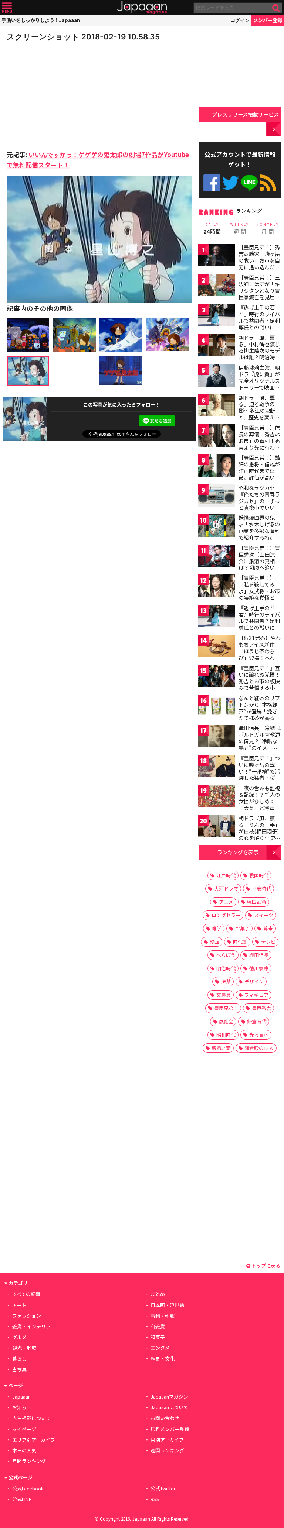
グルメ (19, 1337)
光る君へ (258, 1034)
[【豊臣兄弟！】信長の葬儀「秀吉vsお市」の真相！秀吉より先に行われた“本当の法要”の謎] (216, 436)
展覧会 (226, 1021)
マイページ (24, 1428)
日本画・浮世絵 (167, 1305)
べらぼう (226, 954)
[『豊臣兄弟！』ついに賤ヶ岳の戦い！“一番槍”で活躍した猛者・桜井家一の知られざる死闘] (216, 767)
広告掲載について (31, 1417)
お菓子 (242, 928)
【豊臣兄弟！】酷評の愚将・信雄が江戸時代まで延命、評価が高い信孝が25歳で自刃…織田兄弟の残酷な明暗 (260, 477)
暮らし (19, 1358)
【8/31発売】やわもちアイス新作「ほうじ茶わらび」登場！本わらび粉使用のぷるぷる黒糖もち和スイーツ (260, 657)
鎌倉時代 (256, 1021)
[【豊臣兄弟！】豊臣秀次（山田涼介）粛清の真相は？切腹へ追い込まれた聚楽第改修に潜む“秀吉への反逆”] (216, 557)
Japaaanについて (169, 1407)
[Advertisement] (58, 94)
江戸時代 (226, 875)
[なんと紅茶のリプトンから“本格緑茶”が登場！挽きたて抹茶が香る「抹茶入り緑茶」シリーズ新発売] (216, 707)
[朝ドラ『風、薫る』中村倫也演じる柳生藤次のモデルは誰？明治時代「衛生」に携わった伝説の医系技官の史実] (216, 346)
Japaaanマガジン (169, 1396)
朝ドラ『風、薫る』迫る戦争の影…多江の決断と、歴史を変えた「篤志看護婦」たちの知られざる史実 (259, 417)
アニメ (226, 901)
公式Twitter (230, 182)
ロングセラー (226, 915)
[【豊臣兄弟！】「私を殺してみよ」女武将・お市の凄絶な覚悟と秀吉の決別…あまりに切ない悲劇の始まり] (216, 586)
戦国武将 (256, 901)
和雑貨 (158, 1326)
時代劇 (240, 941)
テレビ (268, 941)
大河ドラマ (226, 888)
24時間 (212, 228)
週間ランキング (167, 1450)
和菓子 (158, 1337)
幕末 (268, 928)
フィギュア (256, 994)
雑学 (217, 928)
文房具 (223, 994)
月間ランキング (29, 1461)
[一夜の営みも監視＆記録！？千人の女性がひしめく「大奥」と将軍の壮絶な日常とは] (216, 797)
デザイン (254, 981)
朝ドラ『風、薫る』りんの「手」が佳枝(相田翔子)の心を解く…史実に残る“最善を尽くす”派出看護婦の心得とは (259, 837)
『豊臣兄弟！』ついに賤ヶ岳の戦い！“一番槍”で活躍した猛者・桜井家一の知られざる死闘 (259, 774)
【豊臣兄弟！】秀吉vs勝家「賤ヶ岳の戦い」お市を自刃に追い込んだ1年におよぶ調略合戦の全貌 (259, 263)
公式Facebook (211, 182)
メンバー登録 (267, 20)
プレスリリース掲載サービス (245, 114)
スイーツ (263, 915)
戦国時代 (258, 875)
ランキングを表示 (237, 852)
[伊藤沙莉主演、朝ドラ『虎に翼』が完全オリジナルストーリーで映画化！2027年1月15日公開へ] (216, 376)
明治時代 (226, 968)
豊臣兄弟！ (226, 1008)
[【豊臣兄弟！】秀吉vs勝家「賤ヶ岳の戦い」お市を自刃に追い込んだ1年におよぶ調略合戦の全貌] (216, 256)
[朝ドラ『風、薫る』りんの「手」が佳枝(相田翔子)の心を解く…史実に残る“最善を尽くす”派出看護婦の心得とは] (216, 827)
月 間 (267, 228)
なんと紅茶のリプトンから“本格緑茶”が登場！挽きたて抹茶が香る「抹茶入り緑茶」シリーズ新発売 (259, 714)
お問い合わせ (165, 1417)
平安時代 (261, 888)
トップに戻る (265, 1265)
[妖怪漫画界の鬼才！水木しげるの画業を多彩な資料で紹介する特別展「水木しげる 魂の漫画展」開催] (216, 526)
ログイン (240, 20)
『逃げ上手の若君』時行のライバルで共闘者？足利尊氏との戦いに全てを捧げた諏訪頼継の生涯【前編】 (259, 323)
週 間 (239, 228)
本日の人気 (24, 1450)
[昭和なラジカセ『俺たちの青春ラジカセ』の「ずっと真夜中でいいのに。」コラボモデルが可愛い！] (216, 496)
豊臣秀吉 (261, 1008)
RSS (268, 182)
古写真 (19, 1369)
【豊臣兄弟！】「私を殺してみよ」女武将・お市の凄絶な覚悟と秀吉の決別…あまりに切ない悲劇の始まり (259, 597)
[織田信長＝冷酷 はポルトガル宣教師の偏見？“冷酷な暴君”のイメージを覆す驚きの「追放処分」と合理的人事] (216, 737)
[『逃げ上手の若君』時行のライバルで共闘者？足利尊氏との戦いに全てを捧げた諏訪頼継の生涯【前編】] (216, 316)
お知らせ (21, 1407)
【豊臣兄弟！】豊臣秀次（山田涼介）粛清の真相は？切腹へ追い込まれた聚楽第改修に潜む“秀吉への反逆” (259, 567)
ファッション (26, 1315)
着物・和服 (163, 1315)
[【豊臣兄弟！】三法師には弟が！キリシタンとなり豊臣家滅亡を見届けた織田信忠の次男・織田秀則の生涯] (216, 286)
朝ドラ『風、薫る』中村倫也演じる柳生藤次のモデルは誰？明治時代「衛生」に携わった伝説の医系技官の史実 (259, 357)
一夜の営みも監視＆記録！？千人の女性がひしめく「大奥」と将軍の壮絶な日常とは (259, 801)
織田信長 (258, 954)
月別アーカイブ (167, 1439)
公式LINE (249, 182)
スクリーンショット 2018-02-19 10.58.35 (83, 36)
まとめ (158, 1293)
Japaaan (142, 7)
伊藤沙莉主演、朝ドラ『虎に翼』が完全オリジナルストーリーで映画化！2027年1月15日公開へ (259, 383)
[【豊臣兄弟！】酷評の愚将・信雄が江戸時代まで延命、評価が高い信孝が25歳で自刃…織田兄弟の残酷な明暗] (216, 466)
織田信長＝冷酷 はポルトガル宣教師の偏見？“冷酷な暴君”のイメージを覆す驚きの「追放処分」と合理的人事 (260, 747)
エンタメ (160, 1347)
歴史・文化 (163, 1358)
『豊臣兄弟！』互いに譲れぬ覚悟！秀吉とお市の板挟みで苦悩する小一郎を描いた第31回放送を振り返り (260, 684)
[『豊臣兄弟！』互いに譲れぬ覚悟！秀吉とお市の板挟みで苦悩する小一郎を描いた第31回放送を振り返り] (216, 677)
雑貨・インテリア (31, 1326)
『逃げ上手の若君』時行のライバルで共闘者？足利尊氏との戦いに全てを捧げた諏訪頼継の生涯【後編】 (259, 624)
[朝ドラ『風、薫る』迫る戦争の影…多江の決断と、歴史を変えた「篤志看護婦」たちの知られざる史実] (216, 406)
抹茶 (226, 981)
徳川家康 (258, 968)
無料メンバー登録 (170, 1428)
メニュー (7, 7)
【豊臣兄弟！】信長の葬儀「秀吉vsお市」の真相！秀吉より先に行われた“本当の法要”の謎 (259, 444)
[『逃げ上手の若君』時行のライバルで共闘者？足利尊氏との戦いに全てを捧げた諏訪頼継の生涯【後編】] (216, 617)
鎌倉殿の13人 (259, 1047)
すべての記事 (26, 1293)
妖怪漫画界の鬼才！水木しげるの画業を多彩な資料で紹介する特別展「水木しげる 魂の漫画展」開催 (260, 534)
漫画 (214, 941)
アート (19, 1305)
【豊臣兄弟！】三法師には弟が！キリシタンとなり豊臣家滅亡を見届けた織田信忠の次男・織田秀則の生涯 (259, 297)
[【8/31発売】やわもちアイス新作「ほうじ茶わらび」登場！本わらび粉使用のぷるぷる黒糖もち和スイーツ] (216, 647)
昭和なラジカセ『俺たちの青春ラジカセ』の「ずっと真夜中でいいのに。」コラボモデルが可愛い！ (259, 504)
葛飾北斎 (221, 1047)
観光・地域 (24, 1347)
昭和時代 (226, 1034)
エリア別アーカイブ (33, 1439)
